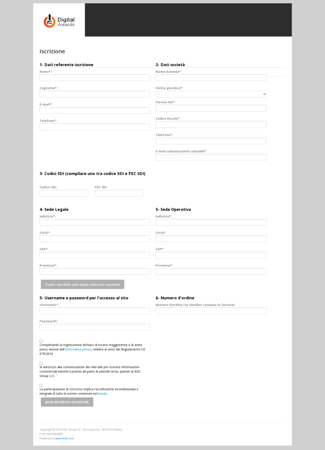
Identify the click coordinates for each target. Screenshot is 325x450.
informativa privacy (78, 349)
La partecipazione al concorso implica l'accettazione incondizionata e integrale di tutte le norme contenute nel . (89, 391)
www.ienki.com (64, 438)
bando (102, 393)
